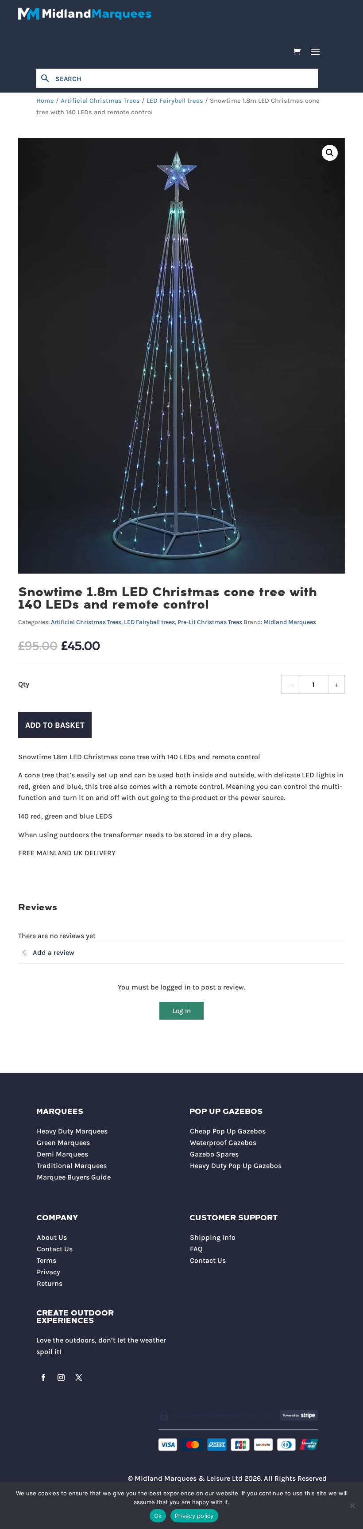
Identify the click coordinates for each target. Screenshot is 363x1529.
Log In (182, 1011)
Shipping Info (213, 1237)
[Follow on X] (79, 1377)
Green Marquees (63, 1142)
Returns (49, 1283)
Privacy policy (194, 1515)
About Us (52, 1237)
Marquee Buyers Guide (74, 1177)
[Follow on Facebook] (43, 1377)
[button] (330, 153)
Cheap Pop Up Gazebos (228, 1131)
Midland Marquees (289, 622)
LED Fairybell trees (175, 101)
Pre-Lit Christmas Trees (210, 622)
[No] (352, 1505)
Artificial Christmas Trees (100, 101)
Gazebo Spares (214, 1154)
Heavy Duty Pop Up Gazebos (236, 1165)
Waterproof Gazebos (223, 1142)
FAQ (196, 1249)
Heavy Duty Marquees (72, 1131)
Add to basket (55, 725)
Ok (158, 1515)
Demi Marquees (62, 1154)
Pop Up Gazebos (226, 1112)
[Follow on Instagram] (61, 1377)
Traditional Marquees (72, 1165)
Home (45, 101)
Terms (46, 1260)
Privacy (48, 1272)
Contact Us (55, 1249)
